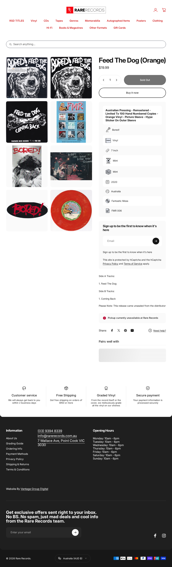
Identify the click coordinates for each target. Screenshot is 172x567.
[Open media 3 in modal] (27, 122)
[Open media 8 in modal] (71, 210)
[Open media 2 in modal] (71, 77)
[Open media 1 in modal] (27, 77)
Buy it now (132, 92)
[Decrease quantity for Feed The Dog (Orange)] (103, 80)
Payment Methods (17, 453)
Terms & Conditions (18, 469)
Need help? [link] (159, 330)
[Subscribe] (156, 241)
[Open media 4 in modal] (71, 122)
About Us (11, 438)
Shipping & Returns (17, 464)
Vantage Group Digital (34, 489)
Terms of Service (133, 263)
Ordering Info (14, 448)
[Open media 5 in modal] (27, 166)
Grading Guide (14, 443)
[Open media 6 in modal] (71, 166)
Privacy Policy (110, 263)
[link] (61, 443)
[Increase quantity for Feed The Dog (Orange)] (117, 80)
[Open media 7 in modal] (27, 210)
